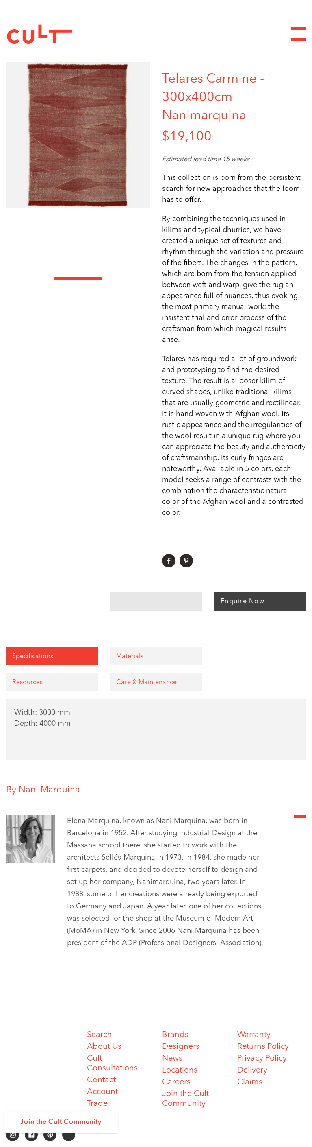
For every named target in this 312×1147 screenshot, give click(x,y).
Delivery (252, 1070)
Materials (129, 656)
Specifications (32, 656)
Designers (180, 1047)
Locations (179, 1070)
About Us (104, 1047)
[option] (78, 135)
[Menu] (298, 34)
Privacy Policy (262, 1059)
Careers (176, 1082)
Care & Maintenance (146, 682)
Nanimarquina (204, 116)
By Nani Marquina (43, 790)
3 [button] (126, 278)
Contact (101, 1080)
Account (102, 1092)
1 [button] (30, 278)
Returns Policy (263, 1047)
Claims (249, 1082)
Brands (175, 1035)
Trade (97, 1104)
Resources (27, 682)
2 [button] (78, 278)
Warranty (254, 1035)
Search (99, 1035)
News (172, 1059)
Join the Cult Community (60, 1122)
